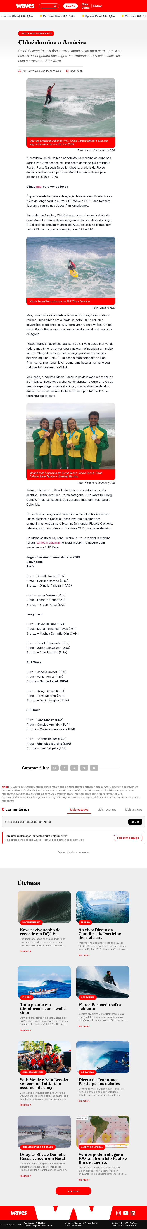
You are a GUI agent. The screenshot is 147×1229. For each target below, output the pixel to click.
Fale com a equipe (128, 837)
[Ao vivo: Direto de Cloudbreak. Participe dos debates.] (102, 925)
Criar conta (86, 5)
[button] (55, 768)
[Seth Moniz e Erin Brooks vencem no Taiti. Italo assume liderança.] (44, 1075)
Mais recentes (106, 809)
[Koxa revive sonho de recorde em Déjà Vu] (44, 925)
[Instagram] (118, 1212)
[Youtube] (125, 1212)
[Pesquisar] (55, 6)
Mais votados (79, 809)
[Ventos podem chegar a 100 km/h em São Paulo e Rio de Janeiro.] (102, 1149)
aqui (39, 186)
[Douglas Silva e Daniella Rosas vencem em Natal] (44, 1149)
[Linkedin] (132, 1212)
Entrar (97, 6)
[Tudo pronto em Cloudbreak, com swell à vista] (44, 1000)
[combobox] (49, 5)
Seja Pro (70, 5)
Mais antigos (133, 809)
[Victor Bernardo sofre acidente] (102, 1000)
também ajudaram (49, 542)
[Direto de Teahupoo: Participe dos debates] (102, 1075)
